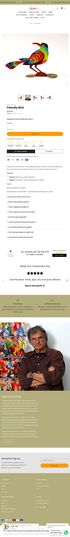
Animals (4, 486)
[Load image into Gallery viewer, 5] (49, 98)
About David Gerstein (42, 486)
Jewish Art (40, 15)
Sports (32, 15)
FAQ (3, 503)
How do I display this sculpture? (18, 207)
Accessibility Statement (9, 509)
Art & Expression (21, 15)
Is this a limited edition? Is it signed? (20, 227)
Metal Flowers (6, 483)
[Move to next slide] (67, 281)
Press (37, 489)
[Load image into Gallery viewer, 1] (21, 98)
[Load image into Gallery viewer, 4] (42, 98)
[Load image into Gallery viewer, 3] (35, 98)
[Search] (65, 8)
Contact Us (5, 500)
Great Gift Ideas (34, 12)
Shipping (9, 113)
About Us (39, 483)
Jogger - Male (14, 526)
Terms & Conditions (7, 512)
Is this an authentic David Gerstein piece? (22, 222)
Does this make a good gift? (17, 217)
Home (31, 23)
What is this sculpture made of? (18, 202)
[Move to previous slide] (3, 281)
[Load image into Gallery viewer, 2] (28, 98)
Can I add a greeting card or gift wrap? (21, 232)
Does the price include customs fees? (20, 237)
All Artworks (22, 12)
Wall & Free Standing (32, 17)
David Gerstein (11, 105)
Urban (50, 12)
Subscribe (54, 465)
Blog (42, 17)
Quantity (9, 123)
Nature (44, 12)
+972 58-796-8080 (42, 503)
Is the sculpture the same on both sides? (21, 212)
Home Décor (50, 15)
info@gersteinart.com (42, 500)
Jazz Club (4, 492)
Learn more (8, 441)
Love (3, 489)
